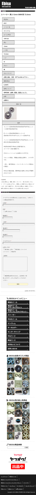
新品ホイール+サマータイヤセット (18, 306)
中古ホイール (18, 319)
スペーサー (18, 315)
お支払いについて (18, 344)
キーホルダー (18, 328)
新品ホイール (18, 302)
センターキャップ (18, 332)
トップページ (4, 476)
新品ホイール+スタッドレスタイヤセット (18, 311)
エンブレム (18, 323)
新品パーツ (18, 340)
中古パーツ (18, 336)
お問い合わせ (18, 349)
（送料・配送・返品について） (18, 92)
